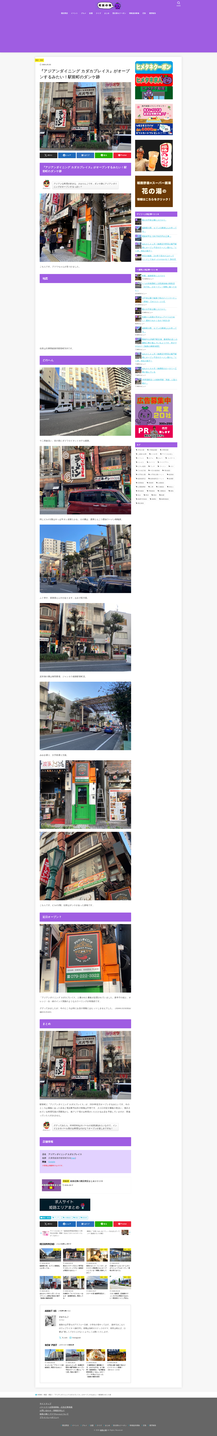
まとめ (106, 13)
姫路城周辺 (142, 479)
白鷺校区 (68, 1218)
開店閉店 (64, 13)
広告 (144, 13)
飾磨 (162, 495)
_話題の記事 (142, 454)
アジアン (57, 1218)
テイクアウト (164, 462)
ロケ (172, 466)
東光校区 (141, 491)
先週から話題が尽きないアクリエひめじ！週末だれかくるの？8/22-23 (158, 319)
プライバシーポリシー (49, 1417)
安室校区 (141, 483)
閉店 (147, 495)
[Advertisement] (108, 34)
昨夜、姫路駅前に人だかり (153, 276)
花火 (139, 495)
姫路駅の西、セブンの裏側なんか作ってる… (159, 229)
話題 (91, 13)
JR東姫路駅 (153, 450)
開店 (76, 1218)
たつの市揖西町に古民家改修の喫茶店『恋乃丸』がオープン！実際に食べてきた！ (156, 287)
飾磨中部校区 (142, 499)
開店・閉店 (39, 60)
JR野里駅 (165, 450)
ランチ (152, 466)
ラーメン (163, 466)
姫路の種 (103, 1430)
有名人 (171, 487)
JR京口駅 (141, 450)
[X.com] (63, 1338)
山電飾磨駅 (142, 487)
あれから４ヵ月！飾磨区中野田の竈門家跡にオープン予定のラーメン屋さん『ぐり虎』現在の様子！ (156, 247)
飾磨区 (154, 499)
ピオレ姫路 (142, 466)
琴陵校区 (152, 491)
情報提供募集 (134, 13)
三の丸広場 (142, 470)
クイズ (98, 13)
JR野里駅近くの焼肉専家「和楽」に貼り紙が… (159, 381)
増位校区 (167, 470)
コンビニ (141, 462)
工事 (151, 487)
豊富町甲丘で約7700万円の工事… (156, 236)
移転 (172, 491)
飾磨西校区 (165, 499)
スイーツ (152, 462)
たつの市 (154, 454)
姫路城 (171, 474)
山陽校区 (161, 483)
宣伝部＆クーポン (119, 13)
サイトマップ (45, 1404)
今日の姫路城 (154, 470)
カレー (160, 458)
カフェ (151, 458)
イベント (74, 13)
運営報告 (152, 13)
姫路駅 (171, 479)
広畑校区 (161, 487)
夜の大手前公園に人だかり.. (154, 220)
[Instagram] (75, 1338)
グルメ (83, 13)
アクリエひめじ (167, 454)
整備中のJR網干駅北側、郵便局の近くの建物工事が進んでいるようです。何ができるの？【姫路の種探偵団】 (156, 342)
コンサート (171, 458)
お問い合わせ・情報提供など (52, 1411)
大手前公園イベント (157, 474)
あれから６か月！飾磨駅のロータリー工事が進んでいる (159, 370)
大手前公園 (142, 474)
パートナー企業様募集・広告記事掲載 (56, 1407)
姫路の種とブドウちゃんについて (54, 1414)
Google (51, 1162)
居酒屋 (151, 483)
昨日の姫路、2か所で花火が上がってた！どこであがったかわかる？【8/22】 (159, 257)
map (73, 1158)
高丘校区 (141, 503)
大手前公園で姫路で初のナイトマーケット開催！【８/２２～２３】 (159, 300)
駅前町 (85, 1218)
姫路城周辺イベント (157, 479)
